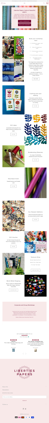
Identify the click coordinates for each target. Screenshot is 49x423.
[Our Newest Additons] (13, 216)
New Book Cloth (13, 178)
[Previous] (3, 314)
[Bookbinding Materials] (13, 156)
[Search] (44, 3)
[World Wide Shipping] (35, 286)
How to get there (35, 270)
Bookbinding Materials (35, 152)
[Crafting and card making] (13, 99)
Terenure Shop (35, 257)
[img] (24, 335)
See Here (36, 78)
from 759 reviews (23, 336)
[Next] (45, 314)
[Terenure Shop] (13, 264)
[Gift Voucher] (35, 242)
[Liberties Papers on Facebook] (23, 409)
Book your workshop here (36, 39)
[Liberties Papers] (24, 3)
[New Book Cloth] (35, 182)
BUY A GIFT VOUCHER (24, 24)
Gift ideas (13, 125)
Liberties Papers (26, 414)
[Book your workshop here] (13, 59)
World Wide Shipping (13, 281)
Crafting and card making (35, 94)
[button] (23, 353)
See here (35, 219)
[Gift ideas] (35, 129)
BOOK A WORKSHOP (24, 21)
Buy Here (13, 134)
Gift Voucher (13, 237)
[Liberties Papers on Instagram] (26, 409)
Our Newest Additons (35, 212)
